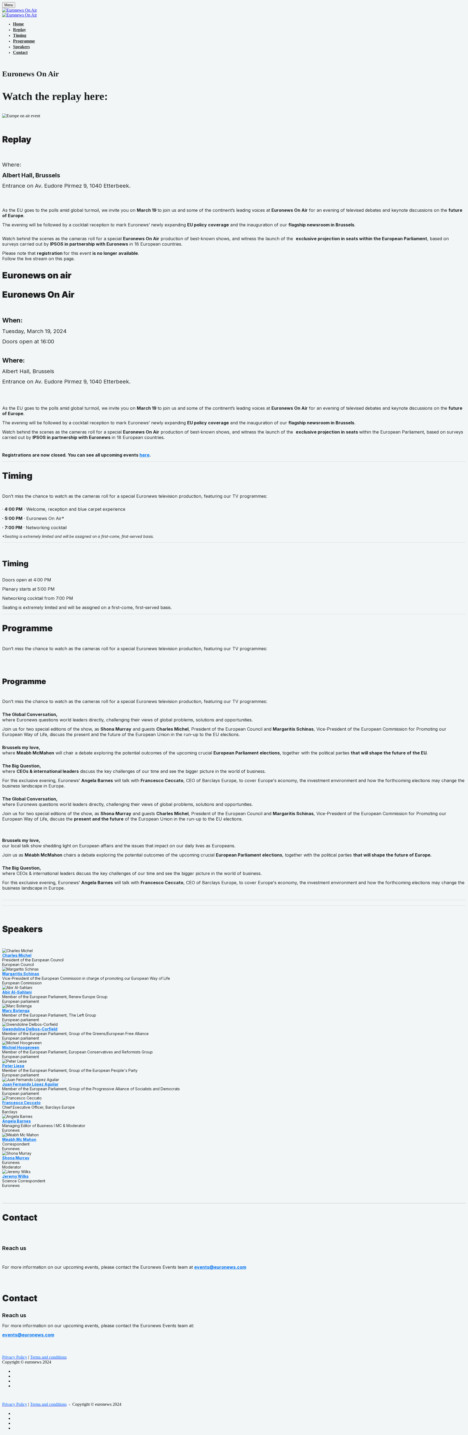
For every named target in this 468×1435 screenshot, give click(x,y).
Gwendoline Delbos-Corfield (29, 1029)
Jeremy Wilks (15, 1176)
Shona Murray (15, 1158)
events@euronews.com (220, 1267)
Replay (19, 29)
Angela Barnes (16, 1121)
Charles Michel (16, 955)
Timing (19, 35)
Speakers (21, 46)
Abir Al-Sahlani (17, 992)
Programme (24, 41)
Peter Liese (13, 1065)
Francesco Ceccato (21, 1102)
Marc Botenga (16, 1010)
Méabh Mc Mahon (19, 1139)
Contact (20, 52)
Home (18, 24)
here (144, 455)
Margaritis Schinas (20, 973)
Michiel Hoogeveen (20, 1047)
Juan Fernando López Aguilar (30, 1084)
